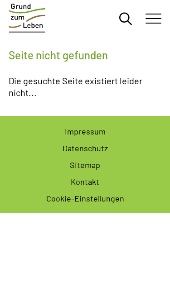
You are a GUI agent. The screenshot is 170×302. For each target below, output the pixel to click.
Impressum (85, 130)
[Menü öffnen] (153, 18)
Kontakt (85, 181)
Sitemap (85, 164)
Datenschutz (85, 147)
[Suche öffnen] (125, 18)
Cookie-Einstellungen (85, 197)
